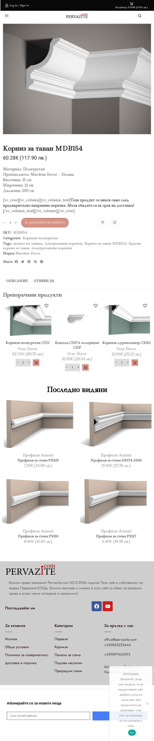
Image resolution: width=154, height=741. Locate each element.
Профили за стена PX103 (38, 460)
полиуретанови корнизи (51, 248)
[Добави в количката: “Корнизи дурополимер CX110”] (135, 362)
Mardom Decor (27, 253)
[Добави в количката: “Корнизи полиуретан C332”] (36, 362)
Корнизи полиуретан (40, 238)
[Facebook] (97, 606)
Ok (132, 732)
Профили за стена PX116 (38, 536)
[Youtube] (108, 606)
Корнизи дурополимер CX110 (126, 342)
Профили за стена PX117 (116, 536)
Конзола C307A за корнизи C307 (77, 345)
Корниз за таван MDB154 (105, 243)
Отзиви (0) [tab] (44, 281)
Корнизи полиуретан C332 (28, 342)
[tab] (17, 281)
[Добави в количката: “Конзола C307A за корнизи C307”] (85, 367)
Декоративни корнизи (63, 243)
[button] (16, 261)
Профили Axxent (38, 455)
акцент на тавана (27, 243)
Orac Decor (28, 348)
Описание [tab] (17, 281)
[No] (147, 703)
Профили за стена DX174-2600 (116, 460)
